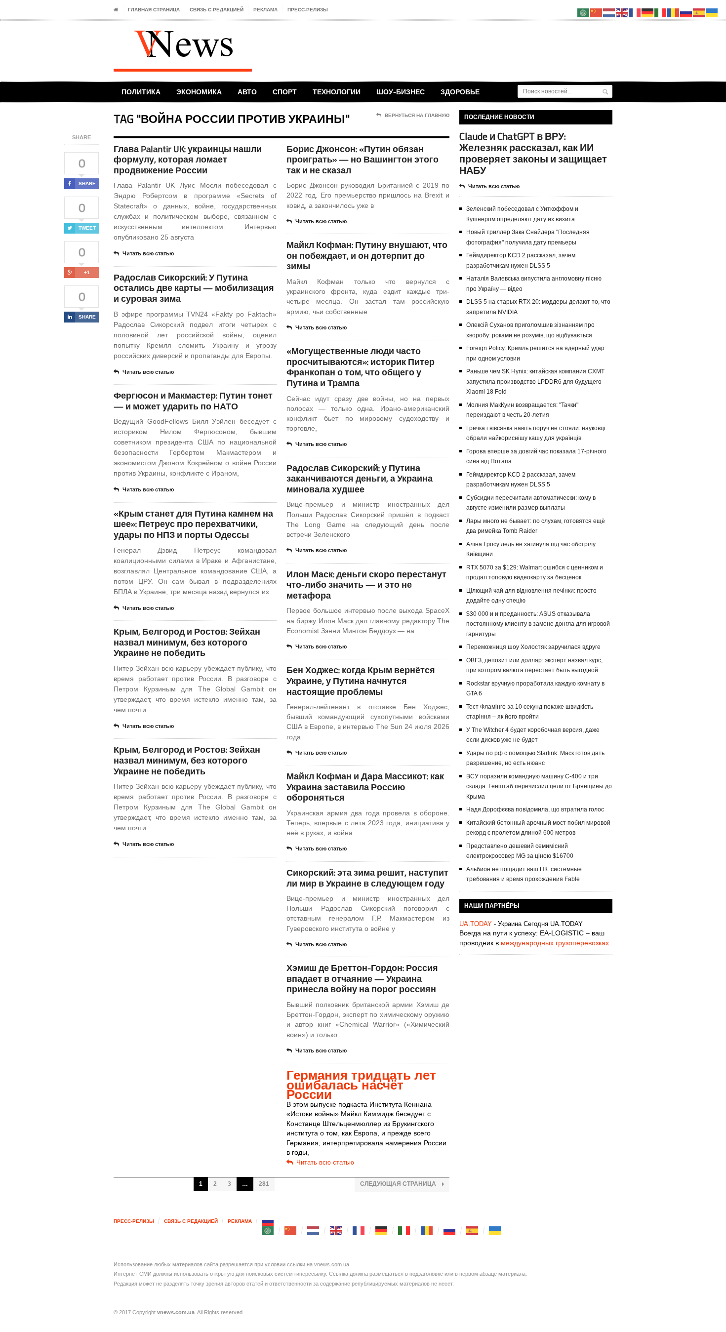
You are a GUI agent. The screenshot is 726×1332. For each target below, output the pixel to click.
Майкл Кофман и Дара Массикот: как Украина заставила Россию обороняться (365, 786)
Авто (247, 91)
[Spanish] (472, 1230)
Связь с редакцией (216, 9)
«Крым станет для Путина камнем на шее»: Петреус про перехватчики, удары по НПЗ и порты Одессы (193, 524)
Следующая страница (399, 1183)
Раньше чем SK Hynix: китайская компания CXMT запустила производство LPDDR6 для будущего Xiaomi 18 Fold (535, 381)
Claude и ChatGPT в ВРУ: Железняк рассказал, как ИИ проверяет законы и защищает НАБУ (533, 153)
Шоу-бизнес (400, 91)
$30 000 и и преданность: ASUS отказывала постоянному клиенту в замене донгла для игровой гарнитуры (538, 624)
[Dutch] (313, 1230)
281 (264, 1183)
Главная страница (154, 9)
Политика (141, 91)
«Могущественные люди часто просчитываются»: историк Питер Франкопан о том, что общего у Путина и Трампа (360, 367)
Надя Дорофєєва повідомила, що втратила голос (535, 809)
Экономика (199, 91)
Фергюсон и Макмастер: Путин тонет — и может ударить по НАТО (193, 401)
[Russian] (268, 1221)
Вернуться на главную (417, 115)
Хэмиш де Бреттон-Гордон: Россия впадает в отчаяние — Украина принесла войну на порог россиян (362, 978)
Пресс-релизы (307, 9)
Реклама (265, 9)
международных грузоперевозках (555, 943)
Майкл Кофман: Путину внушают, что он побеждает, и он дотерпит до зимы (366, 255)
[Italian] (404, 1230)
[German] (381, 1230)
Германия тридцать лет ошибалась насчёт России (361, 1085)
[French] (359, 1230)
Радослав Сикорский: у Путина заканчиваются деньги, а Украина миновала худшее (359, 478)
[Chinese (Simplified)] (290, 1230)
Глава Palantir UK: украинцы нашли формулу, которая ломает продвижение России (188, 159)
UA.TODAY (475, 924)
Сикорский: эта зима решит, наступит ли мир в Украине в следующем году (367, 878)
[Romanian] (427, 1230)
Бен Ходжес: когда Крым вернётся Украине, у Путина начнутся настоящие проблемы (360, 680)
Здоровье (460, 91)
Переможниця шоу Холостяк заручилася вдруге (533, 647)
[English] (336, 1230)
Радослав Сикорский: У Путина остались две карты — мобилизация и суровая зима (194, 288)
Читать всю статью (148, 253)
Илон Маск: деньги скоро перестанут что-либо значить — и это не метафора (366, 584)
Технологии (337, 91)
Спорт (285, 91)
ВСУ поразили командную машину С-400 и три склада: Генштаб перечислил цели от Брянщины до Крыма (539, 786)
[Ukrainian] (495, 1230)
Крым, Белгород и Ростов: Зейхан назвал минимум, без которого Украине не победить (187, 642)
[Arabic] (268, 1230)
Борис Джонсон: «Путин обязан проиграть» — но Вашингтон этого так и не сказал (362, 159)
